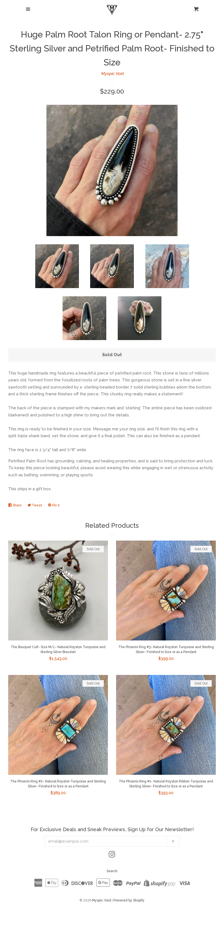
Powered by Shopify (129, 900)
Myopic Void (112, 73)
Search (112, 871)
